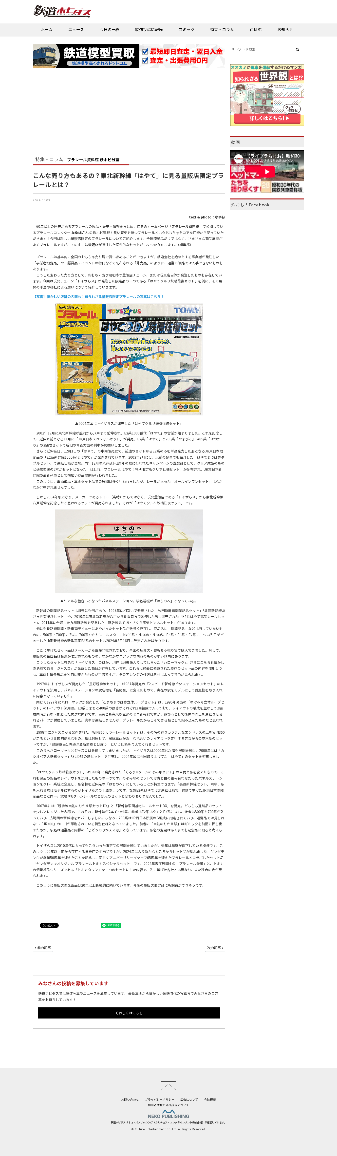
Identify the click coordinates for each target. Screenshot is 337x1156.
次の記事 (214, 947)
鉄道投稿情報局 (149, 29)
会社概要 (210, 1099)
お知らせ (285, 29)
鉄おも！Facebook (250, 205)
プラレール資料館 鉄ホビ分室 (93, 159)
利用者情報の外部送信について (168, 1105)
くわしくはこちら (129, 1012)
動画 (235, 142)
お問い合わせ (130, 1099)
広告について (189, 1099)
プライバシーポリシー (159, 1099)
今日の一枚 (109, 29)
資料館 (256, 29)
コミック (186, 29)
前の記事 (44, 947)
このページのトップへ (168, 1085)
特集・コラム (222, 29)
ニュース (76, 29)
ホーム (47, 29)
